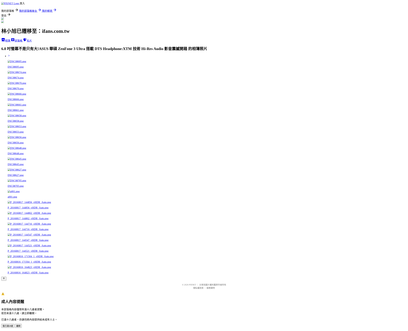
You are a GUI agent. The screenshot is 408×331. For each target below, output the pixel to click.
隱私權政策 (198, 288)
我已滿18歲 (8, 326)
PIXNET (192, 285)
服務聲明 (211, 288)
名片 (29, 40)
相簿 (8, 40)
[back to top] (3, 279)
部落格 (19, 40)
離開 (18, 326)
